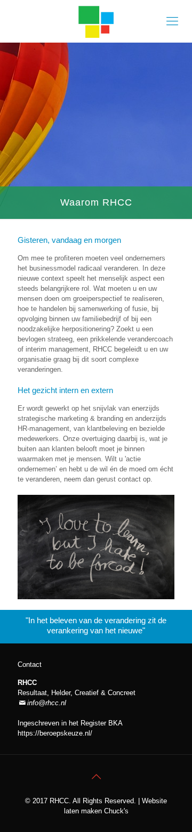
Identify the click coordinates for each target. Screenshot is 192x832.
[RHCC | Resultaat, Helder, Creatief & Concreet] (96, 21)
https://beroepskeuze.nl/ (55, 733)
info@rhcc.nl (46, 703)
